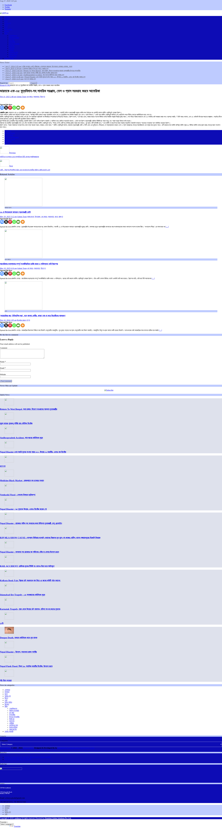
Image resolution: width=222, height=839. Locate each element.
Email (2, 368)
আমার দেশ (8, 23)
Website (3, 374)
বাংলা (6, 21)
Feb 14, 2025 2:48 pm (8, 97)
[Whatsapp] (14, 108)
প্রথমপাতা (36, 97)
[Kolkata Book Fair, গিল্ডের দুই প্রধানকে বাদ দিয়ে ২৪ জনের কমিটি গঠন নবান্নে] (9, 576)
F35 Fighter (9, 135)
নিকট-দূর (11, 46)
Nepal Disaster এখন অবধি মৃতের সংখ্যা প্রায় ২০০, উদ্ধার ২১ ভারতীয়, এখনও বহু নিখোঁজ (33, 452)
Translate (17, 826)
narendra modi (10, 139)
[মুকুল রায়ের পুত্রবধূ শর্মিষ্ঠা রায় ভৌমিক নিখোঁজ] (9, 419)
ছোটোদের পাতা (13, 52)
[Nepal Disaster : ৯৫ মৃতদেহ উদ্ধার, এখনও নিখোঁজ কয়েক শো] (9, 505)
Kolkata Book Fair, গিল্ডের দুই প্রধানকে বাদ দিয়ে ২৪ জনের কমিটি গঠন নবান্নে (30, 580)
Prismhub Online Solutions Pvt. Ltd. (58, 818)
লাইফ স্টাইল (8, 29)
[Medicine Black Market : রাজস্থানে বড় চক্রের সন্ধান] (9, 476)
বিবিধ (6, 34)
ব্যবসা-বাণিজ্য (13, 54)
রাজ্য (60, 217)
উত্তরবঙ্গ (37, 217)
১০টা (1, 623)
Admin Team (21, 97)
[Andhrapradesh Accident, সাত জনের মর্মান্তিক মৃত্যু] (9, 433)
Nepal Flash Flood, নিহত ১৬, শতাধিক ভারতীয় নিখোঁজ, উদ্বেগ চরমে (26, 666)
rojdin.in (18, 818)
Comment (3, 348)
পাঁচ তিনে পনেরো (6, 680)
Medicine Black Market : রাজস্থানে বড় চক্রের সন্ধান (22, 480)
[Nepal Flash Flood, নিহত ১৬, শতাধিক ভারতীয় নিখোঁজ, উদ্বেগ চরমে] (9, 662)
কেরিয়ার (11, 50)
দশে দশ (2, 466)
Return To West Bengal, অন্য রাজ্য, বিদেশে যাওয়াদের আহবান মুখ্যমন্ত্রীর (28, 409)
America (8, 131)
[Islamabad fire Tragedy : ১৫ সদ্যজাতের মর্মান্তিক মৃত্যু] (9, 590)
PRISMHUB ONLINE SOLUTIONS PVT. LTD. (76, 748)
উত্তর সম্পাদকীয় (14, 44)
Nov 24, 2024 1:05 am (8, 320)
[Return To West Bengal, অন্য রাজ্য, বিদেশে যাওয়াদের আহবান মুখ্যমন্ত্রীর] (9, 405)
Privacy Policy (28, 748)
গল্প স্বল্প (11, 40)
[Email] (18, 108)
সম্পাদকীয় (12, 42)
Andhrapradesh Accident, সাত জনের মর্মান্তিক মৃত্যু (21, 438)
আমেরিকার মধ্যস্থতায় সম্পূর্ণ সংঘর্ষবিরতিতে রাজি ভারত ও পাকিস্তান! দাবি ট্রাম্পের (29, 264)
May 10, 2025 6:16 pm (8, 268)
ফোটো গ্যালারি (9, 59)
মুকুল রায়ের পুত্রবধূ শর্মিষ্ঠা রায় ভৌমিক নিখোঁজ (16, 423)
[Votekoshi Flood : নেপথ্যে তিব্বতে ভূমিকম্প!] (9, 490)
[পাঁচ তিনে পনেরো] (9, 676)
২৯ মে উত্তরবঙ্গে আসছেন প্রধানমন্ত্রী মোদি (15, 212)
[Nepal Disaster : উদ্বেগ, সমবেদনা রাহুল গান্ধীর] (9, 647)
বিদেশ (6, 25)
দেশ (27, 320)
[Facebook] (2, 108)
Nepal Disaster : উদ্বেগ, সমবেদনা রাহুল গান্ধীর (18, 652)
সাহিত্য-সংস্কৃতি (14, 38)
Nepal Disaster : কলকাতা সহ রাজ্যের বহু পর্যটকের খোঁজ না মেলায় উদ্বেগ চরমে (29, 552)
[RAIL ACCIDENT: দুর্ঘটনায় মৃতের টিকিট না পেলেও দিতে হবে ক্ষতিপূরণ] (9, 562)
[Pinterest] (10, 108)
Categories (4, 741)
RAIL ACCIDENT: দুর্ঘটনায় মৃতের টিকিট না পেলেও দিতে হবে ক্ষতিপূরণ (27, 566)
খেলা (6, 27)
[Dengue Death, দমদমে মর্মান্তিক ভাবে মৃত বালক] (9, 633)
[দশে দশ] (9, 462)
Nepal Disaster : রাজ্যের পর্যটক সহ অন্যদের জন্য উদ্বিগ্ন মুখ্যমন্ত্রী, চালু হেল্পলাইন (31, 523)
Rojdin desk (21, 320)
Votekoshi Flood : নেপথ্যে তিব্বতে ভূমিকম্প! (17, 495)
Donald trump (10, 133)
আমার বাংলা (30, 217)
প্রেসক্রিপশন (13, 36)
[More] (22, 108)
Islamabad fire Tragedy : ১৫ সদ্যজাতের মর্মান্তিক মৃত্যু (22, 595)
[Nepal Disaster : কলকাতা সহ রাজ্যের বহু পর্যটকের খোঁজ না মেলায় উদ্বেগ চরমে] (9, 547)
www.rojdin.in (5, 748)
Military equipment (11, 137)
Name (2, 362)
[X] (6, 108)
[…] (167, 227)
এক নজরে (29, 97)
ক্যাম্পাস (11, 48)
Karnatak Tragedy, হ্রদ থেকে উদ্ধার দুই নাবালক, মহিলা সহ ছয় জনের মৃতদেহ (30, 609)
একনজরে (7, 17)
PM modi (8, 141)
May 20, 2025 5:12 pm (8, 217)
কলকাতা (7, 19)
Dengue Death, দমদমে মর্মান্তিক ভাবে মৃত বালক (18, 637)
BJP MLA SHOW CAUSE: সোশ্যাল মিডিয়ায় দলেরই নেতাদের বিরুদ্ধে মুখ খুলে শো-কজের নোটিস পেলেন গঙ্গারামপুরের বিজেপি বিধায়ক (50, 537)
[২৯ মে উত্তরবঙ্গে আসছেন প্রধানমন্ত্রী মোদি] (23, 206)
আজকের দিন (13, 56)
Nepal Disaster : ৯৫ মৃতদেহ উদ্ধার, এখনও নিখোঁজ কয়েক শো (23, 509)
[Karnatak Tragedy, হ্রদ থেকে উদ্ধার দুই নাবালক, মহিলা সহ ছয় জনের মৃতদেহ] (9, 605)
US (6, 143)
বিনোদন (7, 32)
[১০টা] (9, 619)
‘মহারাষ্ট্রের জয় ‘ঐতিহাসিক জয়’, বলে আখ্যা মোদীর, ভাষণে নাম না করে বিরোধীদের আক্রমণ (32, 315)
